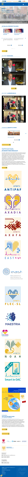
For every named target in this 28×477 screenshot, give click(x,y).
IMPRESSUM (4, 472)
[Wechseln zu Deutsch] (24, 1)
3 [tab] (13, 48)
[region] (14, 136)
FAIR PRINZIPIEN (4, 468)
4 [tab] (14, 48)
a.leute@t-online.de (6, 462)
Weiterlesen (9, 45)
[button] (2, 38)
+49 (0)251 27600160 (6, 456)
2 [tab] (12, 48)
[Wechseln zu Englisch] (23, 1)
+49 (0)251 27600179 (6, 457)
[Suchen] (20, 1)
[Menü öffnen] (25, 4)
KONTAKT (3, 471)
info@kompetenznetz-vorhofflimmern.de (9, 455)
